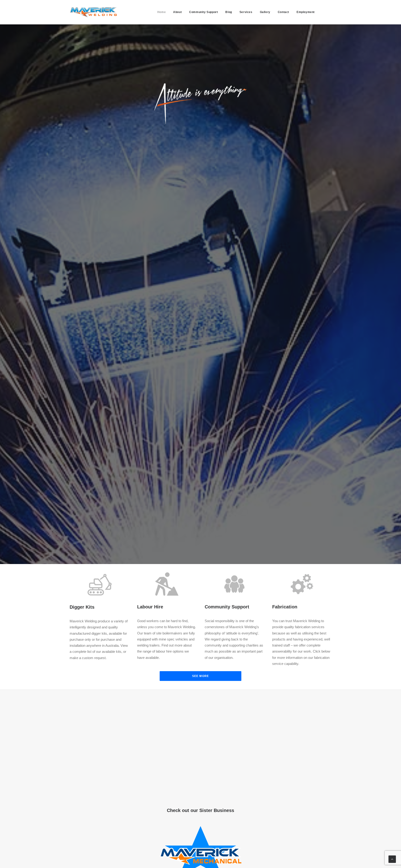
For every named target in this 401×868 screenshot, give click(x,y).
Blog (228, 12)
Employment (306, 12)
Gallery (265, 12)
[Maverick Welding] (93, 12)
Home (161, 12)
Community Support (203, 12)
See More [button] (200, 676)
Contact (283, 12)
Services (245, 12)
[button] (327, 12)
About (177, 12)
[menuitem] (161, 12)
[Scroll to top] (392, 859)
